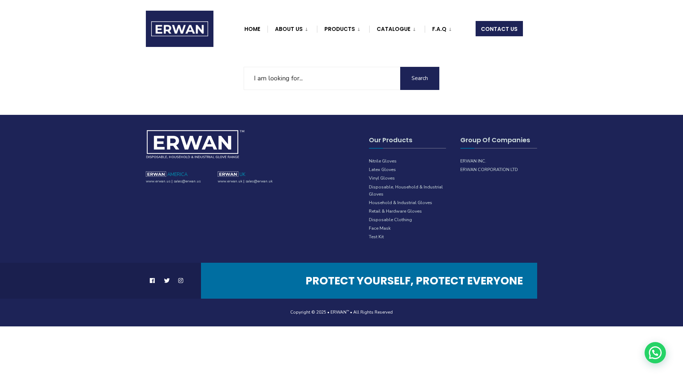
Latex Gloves (382, 169)
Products (339, 29)
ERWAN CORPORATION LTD (489, 169)
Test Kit (376, 237)
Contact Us (499, 29)
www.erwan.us (158, 181)
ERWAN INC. (473, 161)
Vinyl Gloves (382, 178)
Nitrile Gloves (383, 161)
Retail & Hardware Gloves (395, 211)
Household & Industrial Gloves (400, 202)
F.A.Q (439, 29)
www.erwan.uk (230, 181)
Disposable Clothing (390, 220)
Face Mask (380, 228)
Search (420, 78)
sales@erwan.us (187, 181)
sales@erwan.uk (258, 181)
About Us (289, 29)
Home (252, 29)
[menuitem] (291, 28)
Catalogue (394, 29)
